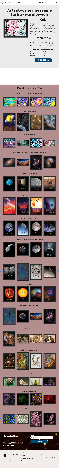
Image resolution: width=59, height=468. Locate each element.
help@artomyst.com (44, 454)
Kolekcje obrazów (26, 453)
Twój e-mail (33, 435)
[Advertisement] (29, 76)
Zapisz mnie (39, 441)
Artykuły (19, 2)
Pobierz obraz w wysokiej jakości (43, 60)
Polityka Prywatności (27, 458)
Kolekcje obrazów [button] (42, 2)
